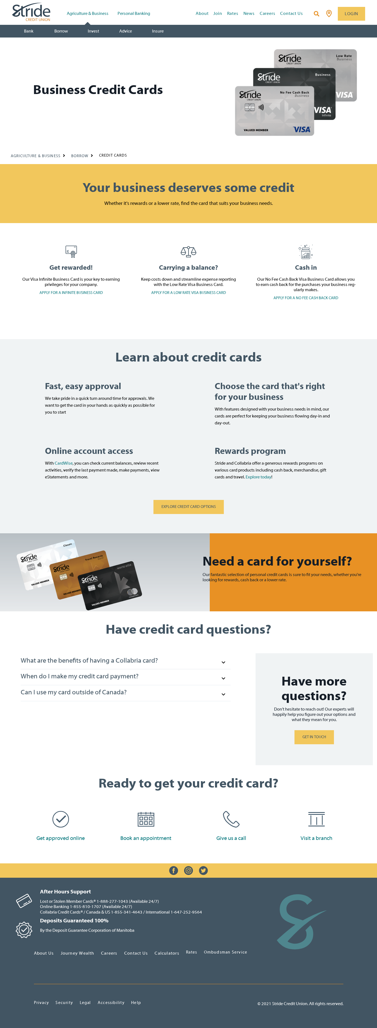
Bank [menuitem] (28, 31)
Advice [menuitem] (125, 31)
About (202, 13)
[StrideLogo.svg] (38, 12)
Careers (267, 13)
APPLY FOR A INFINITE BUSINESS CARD (71, 293)
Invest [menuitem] (93, 31)
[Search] (317, 13)
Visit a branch (316, 838)
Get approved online (60, 838)
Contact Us (291, 13)
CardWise (64, 463)
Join (217, 13)
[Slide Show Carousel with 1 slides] (188, 870)
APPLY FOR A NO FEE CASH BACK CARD (306, 298)
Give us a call (231, 838)
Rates (232, 13)
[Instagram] (188, 870)
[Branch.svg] (316, 818)
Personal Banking (134, 13)
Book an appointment (145, 838)
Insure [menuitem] (158, 31)
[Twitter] (203, 870)
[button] (126, 661)
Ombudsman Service (226, 952)
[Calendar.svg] (146, 818)
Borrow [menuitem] (61, 31)
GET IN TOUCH (314, 737)
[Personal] (302, 921)
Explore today (258, 477)
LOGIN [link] (351, 13)
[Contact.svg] (231, 818)
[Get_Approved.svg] (60, 818)
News (249, 13)
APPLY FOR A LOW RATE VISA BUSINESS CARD (188, 293)
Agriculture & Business (87, 13)
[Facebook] (173, 870)
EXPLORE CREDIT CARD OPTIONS (188, 507)
